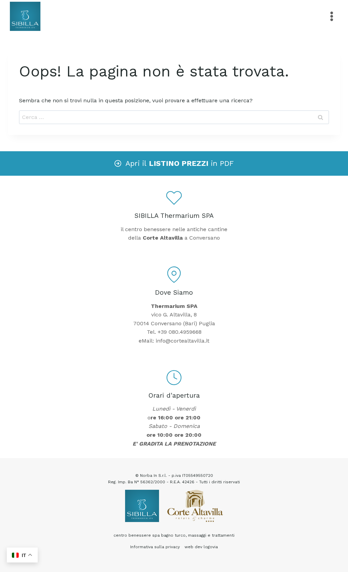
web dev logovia (201, 546)
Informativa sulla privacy (155, 546)
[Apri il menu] (331, 16)
